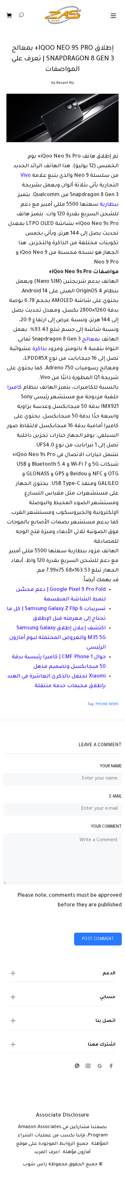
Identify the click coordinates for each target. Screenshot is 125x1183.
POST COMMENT (98, 939)
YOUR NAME (111, 766)
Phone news (107, 704)
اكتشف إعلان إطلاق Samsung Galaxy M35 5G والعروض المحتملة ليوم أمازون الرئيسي (57, 638)
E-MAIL (115, 797)
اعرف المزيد (47, 1152)
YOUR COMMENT (106, 827)
